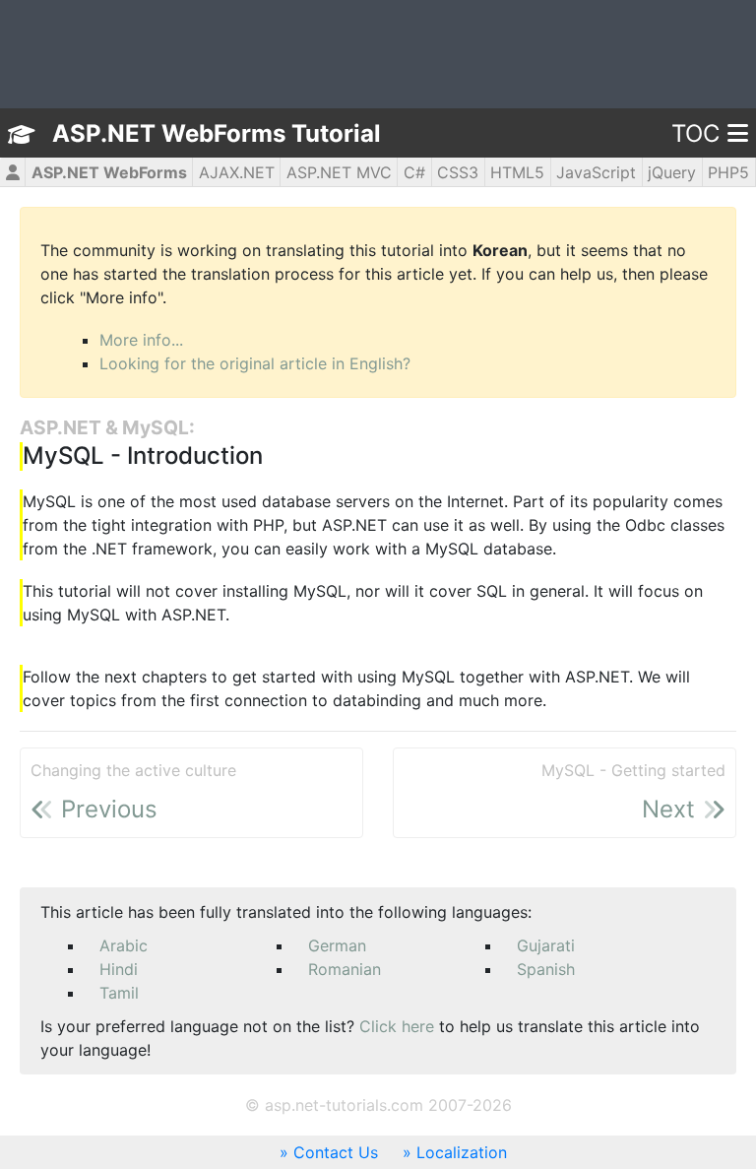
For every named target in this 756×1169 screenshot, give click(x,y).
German (337, 945)
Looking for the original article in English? (254, 363)
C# (414, 172)
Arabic (123, 945)
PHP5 (728, 172)
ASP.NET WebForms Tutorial (216, 133)
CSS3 (457, 172)
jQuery (672, 172)
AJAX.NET (237, 172)
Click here (396, 1026)
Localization (461, 1152)
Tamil (119, 993)
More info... (141, 340)
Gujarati (546, 945)
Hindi (118, 969)
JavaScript (596, 172)
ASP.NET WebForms (109, 172)
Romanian (344, 969)
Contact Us (335, 1152)
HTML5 (517, 172)
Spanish (546, 969)
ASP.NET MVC (339, 172)
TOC (695, 133)
